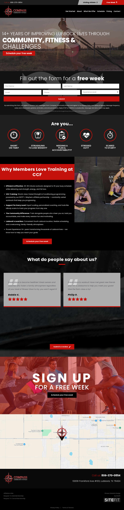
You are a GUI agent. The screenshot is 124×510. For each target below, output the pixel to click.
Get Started (70, 11)
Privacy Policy (54, 508)
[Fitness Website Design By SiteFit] (112, 500)
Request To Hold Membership (14, 496)
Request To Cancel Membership (14, 498)
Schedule (101, 11)
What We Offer (89, 11)
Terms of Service (68, 508)
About (79, 11)
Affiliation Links (8, 493)
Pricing (109, 11)
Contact (117, 11)
